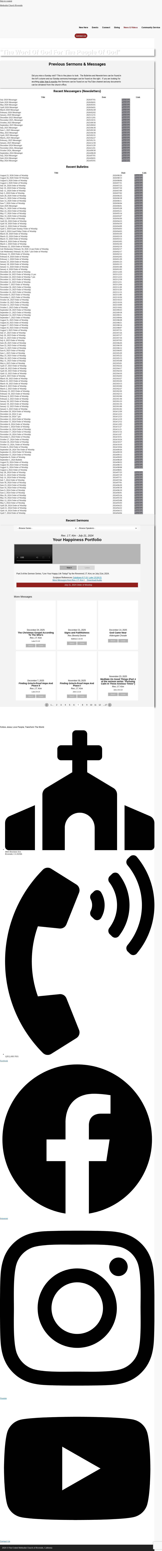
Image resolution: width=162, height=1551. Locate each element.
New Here (83, 27)
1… (51, 705)
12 (100, 705)
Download (126, 100)
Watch (69, 568)
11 (95, 705)
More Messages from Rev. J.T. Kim (68, 580)
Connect (106, 27)
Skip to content (6, 1)
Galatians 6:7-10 (80, 577)
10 (91, 705)
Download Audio (94, 580)
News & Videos (131, 27)
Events (95, 27)
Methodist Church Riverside (11, 5)
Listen (87, 568)
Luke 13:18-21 (95, 577)
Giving (117, 27)
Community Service (150, 27)
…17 (105, 705)
